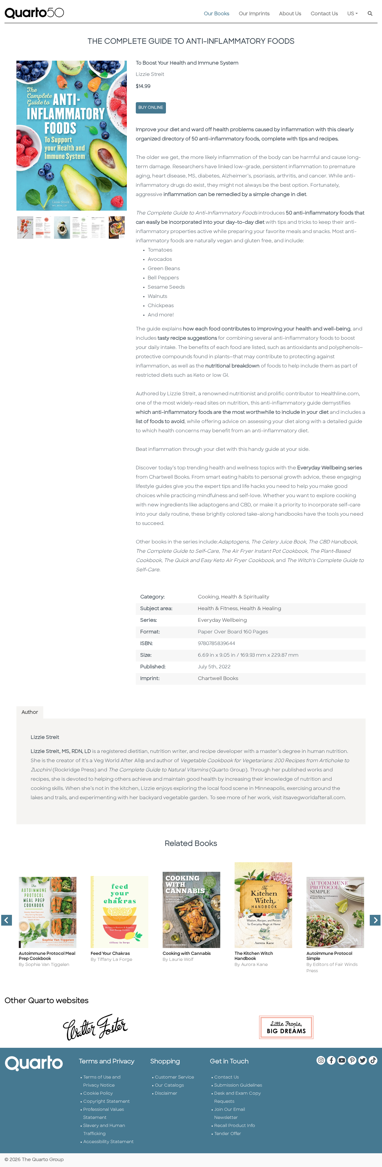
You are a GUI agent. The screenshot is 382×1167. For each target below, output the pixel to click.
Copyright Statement (106, 1101)
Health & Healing (260, 609)
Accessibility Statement (108, 1142)
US (350, 14)
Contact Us (324, 14)
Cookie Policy (98, 1093)
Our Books (216, 14)
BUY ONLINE (150, 108)
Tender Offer (227, 1134)
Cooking (208, 597)
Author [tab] (29, 712)
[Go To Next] (373, 923)
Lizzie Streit (45, 737)
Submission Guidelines (238, 1085)
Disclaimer (166, 1093)
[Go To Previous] (4, 923)
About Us (290, 14)
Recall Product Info (234, 1126)
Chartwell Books (218, 678)
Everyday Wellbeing (222, 620)
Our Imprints (254, 14)
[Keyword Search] (370, 14)
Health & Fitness (218, 609)
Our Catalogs (169, 1085)
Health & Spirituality (245, 597)
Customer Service (174, 1077)
